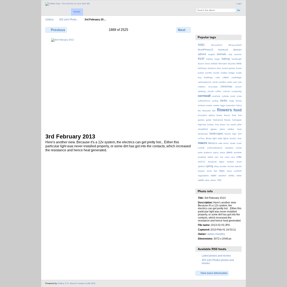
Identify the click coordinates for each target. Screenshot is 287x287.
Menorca (212, 143)
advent (202, 54)
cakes (225, 77)
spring (209, 166)
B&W (201, 58)
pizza (222, 152)
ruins (227, 157)
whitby (231, 175)
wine (207, 180)
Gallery (49, 19)
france (227, 115)
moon (226, 143)
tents (209, 171)
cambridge (237, 77)
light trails (217, 138)
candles (222, 82)
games (201, 120)
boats (239, 68)
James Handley (216, 234)
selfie (239, 157)
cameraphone (204, 82)
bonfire (208, 73)
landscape (203, 134)
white (239, 175)
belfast (214, 63)
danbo (223, 100)
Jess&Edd (203, 129)
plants (229, 152)
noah (239, 143)
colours (226, 91)
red (221, 157)
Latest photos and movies (216, 255)
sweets (238, 166)
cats (240, 82)
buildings (208, 77)
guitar (208, 120)
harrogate (237, 120)
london (233, 138)
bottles (224, 73)
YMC (219, 180)
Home (76, 11)
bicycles (232, 63)
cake (217, 77)
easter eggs (219, 105)
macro (202, 143)
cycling (215, 101)
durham (201, 105)
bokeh (201, 73)
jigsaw (214, 129)
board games (228, 68)
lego (234, 134)
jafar (239, 124)
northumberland (214, 148)
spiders (201, 166)
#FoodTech (216, 45)
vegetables (203, 175)
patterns (208, 152)
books (216, 73)
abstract (237, 49)
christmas (226, 86)
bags (217, 59)
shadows (212, 162)
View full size (200, 29)
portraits (238, 152)
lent (240, 134)
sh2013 (201, 162)
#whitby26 (223, 50)
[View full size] (118, 83)
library (209, 138)
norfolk (201, 148)
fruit (240, 115)
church (238, 87)
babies (209, 59)
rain (216, 157)
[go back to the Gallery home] (67, 4)
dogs (231, 101)
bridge (232, 73)
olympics (229, 148)
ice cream (231, 124)
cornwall (204, 95)
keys (239, 129)
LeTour (201, 138)
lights (225, 138)
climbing (202, 91)
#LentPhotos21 (205, 49)
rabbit (210, 157)
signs (221, 162)
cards (229, 82)
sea (233, 157)
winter (213, 180)
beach (201, 63)
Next (181, 30)
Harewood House (222, 120)
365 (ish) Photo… (69, 19)
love (240, 138)
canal (214, 82)
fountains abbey (206, 115)
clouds (210, 91)
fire (199, 110)
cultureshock (204, 101)
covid (232, 96)
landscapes (216, 133)
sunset (231, 166)
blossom (212, 68)
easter (209, 105)
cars (235, 82)
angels (211, 54)
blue (219, 68)
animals (221, 54)
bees (207, 63)
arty (230, 54)
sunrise (223, 166)
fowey (219, 115)
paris (200, 152)
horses (210, 124)
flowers (224, 110)
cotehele (216, 96)
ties (215, 171)
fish (214, 110)
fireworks (206, 110)
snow (239, 162)
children (201, 87)
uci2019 (238, 171)
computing (237, 91)
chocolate (213, 87)
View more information (213, 273)
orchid (239, 148)
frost (234, 115)
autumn (238, 54)
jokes (222, 129)
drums (239, 101)
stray (216, 166)
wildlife (201, 180)
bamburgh (237, 59)
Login (239, 3)
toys (222, 170)
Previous (58, 30)
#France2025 (235, 45)
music (233, 143)
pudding (202, 157)
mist (220, 143)
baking (226, 58)
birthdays (202, 68)
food (237, 110)
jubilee (231, 129)
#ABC (201, 44)
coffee (218, 91)
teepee (201, 171)
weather (222, 175)
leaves (228, 134)
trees (229, 171)
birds (239, 63)
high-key (202, 124)
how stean (220, 124)
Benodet (223, 63)
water (213, 175)
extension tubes (234, 105)
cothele (225, 96)
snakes (230, 162)
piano (216, 152)
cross (239, 96)
